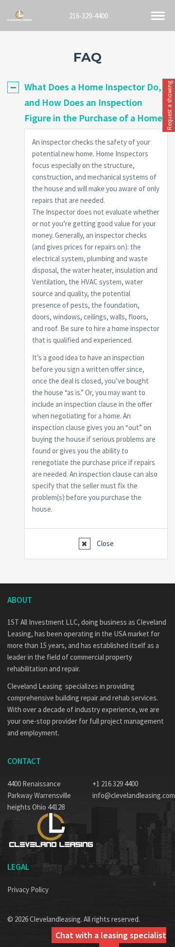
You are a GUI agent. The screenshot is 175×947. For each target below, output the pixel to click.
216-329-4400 (88, 15)
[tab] (87, 102)
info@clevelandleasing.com (130, 795)
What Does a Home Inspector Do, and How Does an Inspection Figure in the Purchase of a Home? (95, 102)
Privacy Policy (28, 889)
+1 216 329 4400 (115, 783)
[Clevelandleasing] (19, 15)
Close (104, 543)
